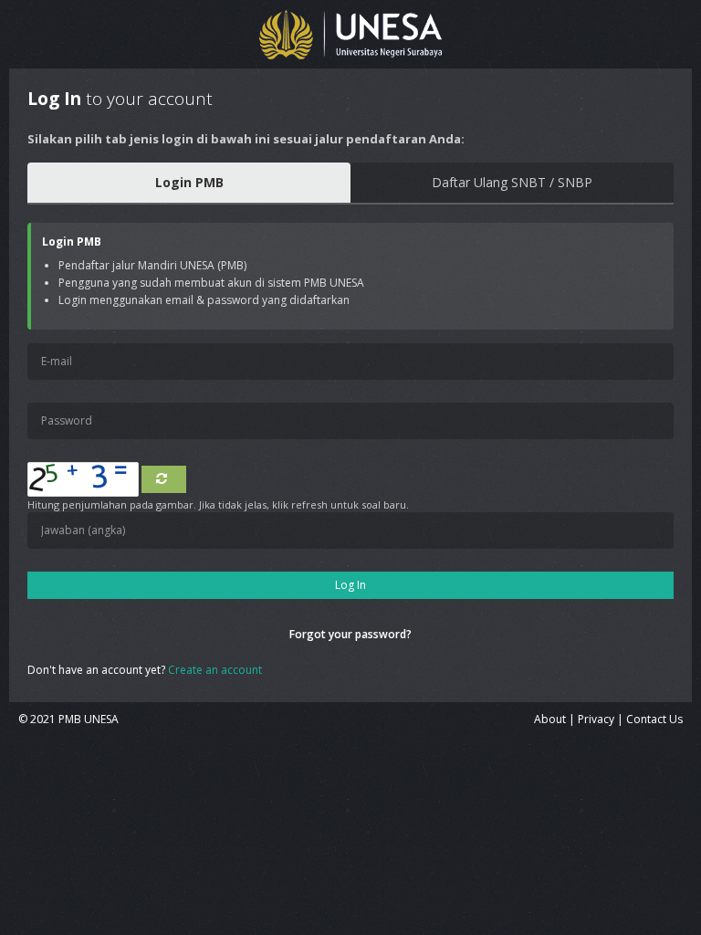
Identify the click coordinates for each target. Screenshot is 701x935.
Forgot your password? (350, 634)
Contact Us (654, 719)
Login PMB (189, 182)
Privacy (596, 719)
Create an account (215, 670)
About (550, 719)
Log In (350, 585)
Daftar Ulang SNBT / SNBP (512, 182)
